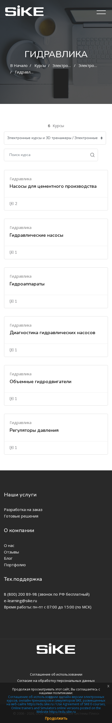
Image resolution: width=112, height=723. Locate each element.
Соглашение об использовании (56, 674)
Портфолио (15, 564)
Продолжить (56, 718)
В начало (19, 65)
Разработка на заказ (23, 509)
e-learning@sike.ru (20, 600)
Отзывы (11, 551)
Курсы (40, 65)
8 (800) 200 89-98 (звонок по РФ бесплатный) (47, 594)
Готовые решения (21, 516)
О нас (9, 545)
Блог (8, 558)
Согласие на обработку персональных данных (56, 680)
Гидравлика (26, 71)
